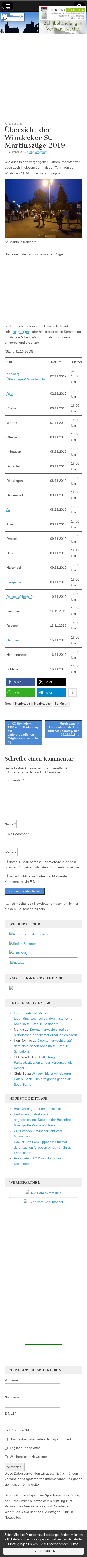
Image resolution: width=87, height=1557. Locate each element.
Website (10, 852)
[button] (20, 682)
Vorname (11, 1380)
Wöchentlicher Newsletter (28, 1456)
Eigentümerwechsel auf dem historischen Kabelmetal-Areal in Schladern (43, 1046)
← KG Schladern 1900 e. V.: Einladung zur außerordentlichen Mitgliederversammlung (23, 733)
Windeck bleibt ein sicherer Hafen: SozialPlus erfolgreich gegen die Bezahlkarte (43, 1079)
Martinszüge (42, 703)
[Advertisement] (43, 76)
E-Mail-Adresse (17, 834)
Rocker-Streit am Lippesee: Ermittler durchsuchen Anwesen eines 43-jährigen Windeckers (44, 1147)
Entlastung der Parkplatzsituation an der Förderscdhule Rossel (43, 1062)
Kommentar (14, 780)
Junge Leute (13, 123)
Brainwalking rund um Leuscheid (38, 1109)
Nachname (13, 1397)
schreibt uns (21, 331)
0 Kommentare (38, 151)
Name (10, 824)
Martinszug (22, 703)
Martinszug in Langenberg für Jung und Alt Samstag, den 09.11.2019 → (63, 729)
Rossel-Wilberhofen (20, 596)
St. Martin (61, 703)
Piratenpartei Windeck (30, 1013)
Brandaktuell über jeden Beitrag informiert (40, 1439)
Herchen (13, 640)
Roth (10, 393)
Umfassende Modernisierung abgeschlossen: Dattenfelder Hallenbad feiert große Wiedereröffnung (43, 1119)
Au (8, 509)
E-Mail (10, 1413)
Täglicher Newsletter (24, 1448)
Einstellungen (43, 1551)
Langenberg (15, 582)
